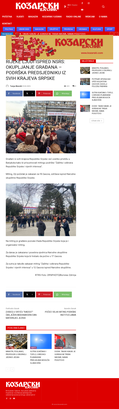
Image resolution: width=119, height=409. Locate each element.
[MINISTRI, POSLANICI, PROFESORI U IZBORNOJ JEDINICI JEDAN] (16, 341)
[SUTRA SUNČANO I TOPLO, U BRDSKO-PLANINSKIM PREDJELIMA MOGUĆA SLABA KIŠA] (41, 341)
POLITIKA (10, 348)
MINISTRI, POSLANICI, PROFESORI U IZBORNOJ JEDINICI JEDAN (16, 354)
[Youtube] (82, 9)
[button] (103, 6)
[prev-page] (7, 369)
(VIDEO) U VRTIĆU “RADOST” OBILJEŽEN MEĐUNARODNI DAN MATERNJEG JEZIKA (21, 315)
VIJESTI (33, 348)
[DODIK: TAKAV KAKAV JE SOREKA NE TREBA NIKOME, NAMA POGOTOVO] (65, 341)
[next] (116, 34)
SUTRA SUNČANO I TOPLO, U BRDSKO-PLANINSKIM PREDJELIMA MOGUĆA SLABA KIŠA (39, 357)
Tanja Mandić (16, 86)
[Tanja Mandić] (8, 86)
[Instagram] (88, 3)
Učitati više (95, 120)
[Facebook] (82, 3)
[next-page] (12, 369)
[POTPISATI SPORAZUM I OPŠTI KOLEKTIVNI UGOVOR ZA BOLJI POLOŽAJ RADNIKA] (85, 81)
